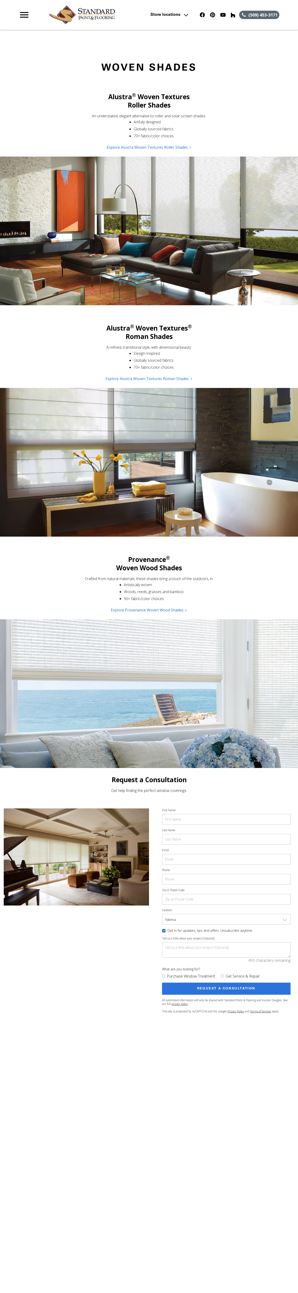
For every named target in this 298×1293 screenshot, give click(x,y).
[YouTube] (223, 15)
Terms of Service (260, 1011)
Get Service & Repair (243, 976)
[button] (24, 14)
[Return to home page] (98, 15)
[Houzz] (233, 15)
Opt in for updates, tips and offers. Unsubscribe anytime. (210, 930)
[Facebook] (202, 15)
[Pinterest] (212, 15)
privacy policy (179, 1004)
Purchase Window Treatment (191, 976)
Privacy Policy (235, 1011)
